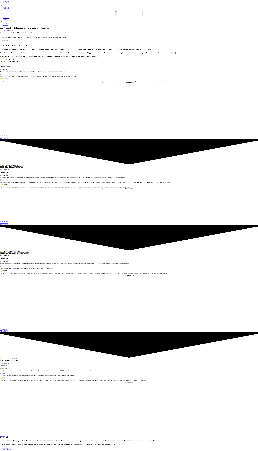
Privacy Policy (6, 448)
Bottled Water (7, 32)
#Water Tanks (6, 18)
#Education (5, 19)
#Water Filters (6, 2)
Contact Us (5, 446)
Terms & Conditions (7, 449)
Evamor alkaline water (69, 441)
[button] (129, 5)
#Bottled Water (6, 1)
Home (1, 32)
